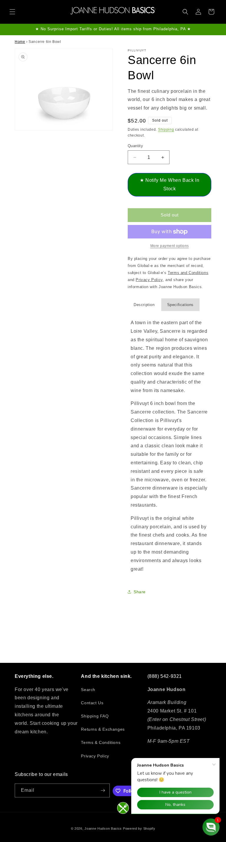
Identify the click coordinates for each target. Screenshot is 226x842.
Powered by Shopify (139, 828)
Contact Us (92, 702)
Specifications (180, 304)
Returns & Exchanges (102, 729)
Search (88, 689)
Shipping (166, 129)
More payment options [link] (169, 246)
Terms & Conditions (100, 742)
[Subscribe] (103, 790)
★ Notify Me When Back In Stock (169, 184)
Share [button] (140, 591)
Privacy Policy (95, 756)
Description (144, 304)
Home (20, 42)
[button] (12, 11)
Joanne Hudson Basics (103, 828)
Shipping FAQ (95, 716)
